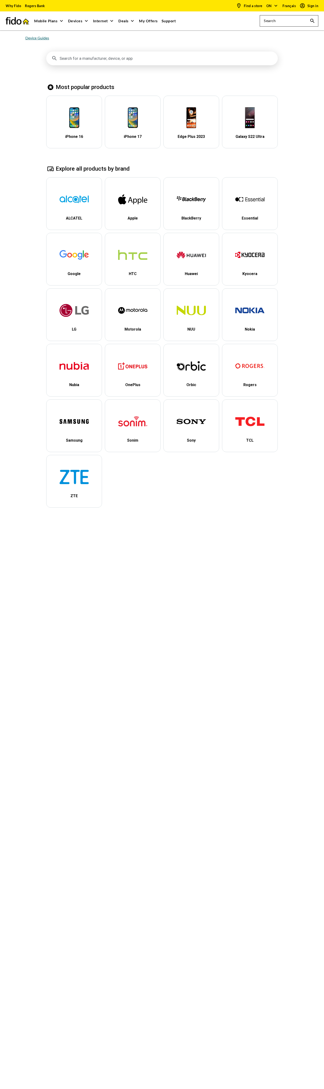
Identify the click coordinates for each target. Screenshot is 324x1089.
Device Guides (37, 38)
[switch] (290, 6)
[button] (272, 5)
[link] (13, 5)
